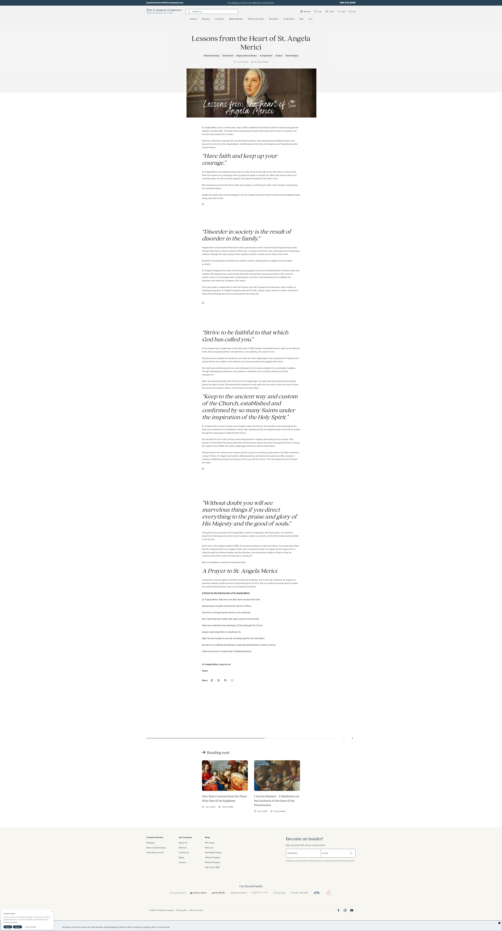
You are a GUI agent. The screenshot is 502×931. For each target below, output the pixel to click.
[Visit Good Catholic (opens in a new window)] (218, 893)
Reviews (183, 847)
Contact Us (184, 852)
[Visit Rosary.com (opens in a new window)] (259, 893)
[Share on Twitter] (218, 680)
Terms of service (196, 910)
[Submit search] (189, 11)
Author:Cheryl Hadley (211, 56)
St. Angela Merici (266, 56)
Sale (311, 19)
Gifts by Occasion (256, 19)
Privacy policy (181, 910)
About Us (183, 842)
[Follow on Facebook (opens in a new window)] (338, 910)
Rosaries (206, 19)
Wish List (209, 847)
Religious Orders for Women (246, 56)
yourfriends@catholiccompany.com (164, 2)
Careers (182, 862)
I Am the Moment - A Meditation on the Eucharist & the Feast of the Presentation (276, 800)
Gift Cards (209, 842)
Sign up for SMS (212, 867)
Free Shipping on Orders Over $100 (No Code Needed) (251, 2)
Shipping (150, 842)
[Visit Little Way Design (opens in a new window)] (328, 893)
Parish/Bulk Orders (213, 852)
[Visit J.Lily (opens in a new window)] (279, 893)
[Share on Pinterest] (225, 680)
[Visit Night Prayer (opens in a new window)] (299, 893)
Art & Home (289, 19)
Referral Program (212, 862)
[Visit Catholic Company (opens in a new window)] (178, 893)
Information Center (155, 852)
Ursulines (278, 56)
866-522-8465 (348, 2)
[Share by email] (232, 680)
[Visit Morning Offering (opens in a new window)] (238, 893)
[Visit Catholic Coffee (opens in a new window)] (198, 893)
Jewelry (193, 19)
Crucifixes (219, 19)
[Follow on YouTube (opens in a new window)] (351, 910)
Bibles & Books (236, 19)
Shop (207, 837)
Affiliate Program (212, 857)
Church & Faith (228, 56)
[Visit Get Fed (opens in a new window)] (316, 893)
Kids (301, 19)
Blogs (181, 857)
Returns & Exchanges (156, 847)
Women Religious (292, 56)
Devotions (273, 19)
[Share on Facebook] (211, 680)
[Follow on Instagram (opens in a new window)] (345, 910)
